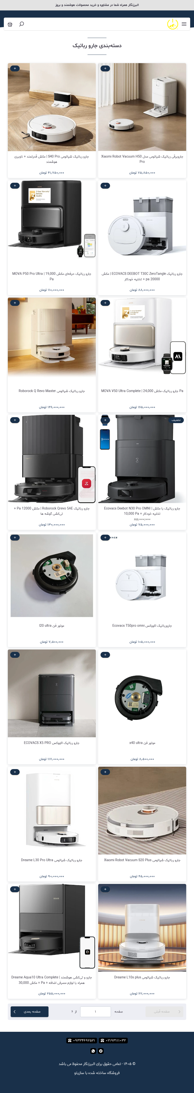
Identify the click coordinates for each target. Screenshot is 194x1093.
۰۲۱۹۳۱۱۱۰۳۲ (116, 1040)
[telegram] (101, 1051)
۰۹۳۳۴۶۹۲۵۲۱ (84, 1040)
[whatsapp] (93, 1051)
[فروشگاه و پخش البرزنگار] (172, 24)
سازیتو (79, 1073)
